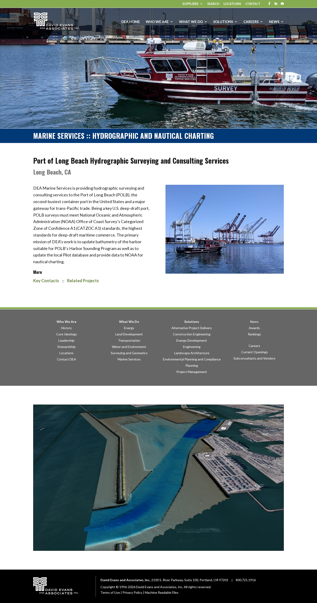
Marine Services (129, 359)
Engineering (192, 347)
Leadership (66, 340)
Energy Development (191, 340)
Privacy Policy (132, 592)
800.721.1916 (246, 580)
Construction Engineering (191, 334)
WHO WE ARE (157, 22)
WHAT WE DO (191, 22)
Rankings (254, 334)
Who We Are (66, 322)
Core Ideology (66, 334)
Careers (254, 346)
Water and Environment (129, 347)
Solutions (191, 322)
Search (213, 4)
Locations (232, 4)
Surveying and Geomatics (129, 353)
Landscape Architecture (191, 353)
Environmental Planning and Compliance (192, 359)
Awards (254, 328)
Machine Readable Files (161, 592)
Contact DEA (66, 359)
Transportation (129, 340)
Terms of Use (110, 592)
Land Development (129, 334)
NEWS (274, 22)
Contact (252, 4)
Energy (129, 328)
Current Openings (254, 352)
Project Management (191, 372)
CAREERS (251, 22)
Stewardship (66, 347)
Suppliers (190, 4)
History (66, 328)
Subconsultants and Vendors (254, 358)
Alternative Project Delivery (191, 328)
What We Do (129, 322)
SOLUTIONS (223, 22)
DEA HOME (130, 22)
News (254, 322)
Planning (191, 365)
